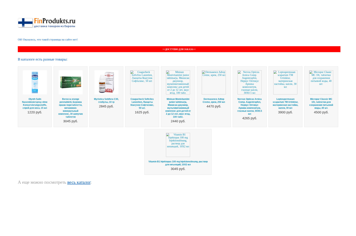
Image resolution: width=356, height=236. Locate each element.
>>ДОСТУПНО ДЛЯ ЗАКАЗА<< (179, 49)
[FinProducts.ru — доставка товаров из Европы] (46, 19)
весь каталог (78, 182)
